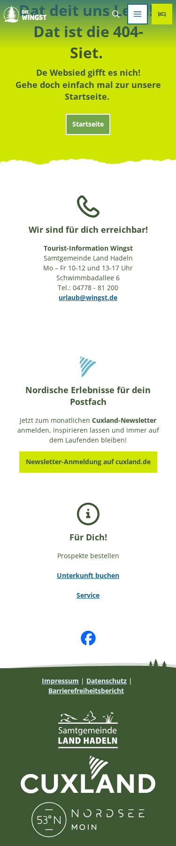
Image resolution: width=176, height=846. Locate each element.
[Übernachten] (162, 14)
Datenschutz (106, 680)
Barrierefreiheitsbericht (86, 690)
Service (88, 595)
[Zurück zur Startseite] (25, 14)
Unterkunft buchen (88, 575)
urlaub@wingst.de (88, 297)
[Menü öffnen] (137, 14)
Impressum (60, 680)
